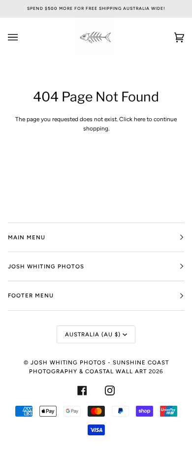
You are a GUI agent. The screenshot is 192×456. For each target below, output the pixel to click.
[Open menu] (22, 37)
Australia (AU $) (93, 334)
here (139, 119)
